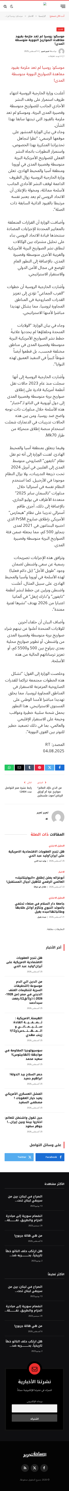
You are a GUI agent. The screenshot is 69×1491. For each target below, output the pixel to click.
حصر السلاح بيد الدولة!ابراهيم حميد (26, 1076)
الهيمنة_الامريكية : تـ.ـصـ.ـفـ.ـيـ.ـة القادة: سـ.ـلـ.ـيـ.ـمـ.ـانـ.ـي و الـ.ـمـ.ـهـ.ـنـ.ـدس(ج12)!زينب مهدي (26, 1026)
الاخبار (60, 29)
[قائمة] (63, 6)
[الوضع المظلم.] (11, 6)
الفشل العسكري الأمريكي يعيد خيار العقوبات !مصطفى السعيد (23, 1098)
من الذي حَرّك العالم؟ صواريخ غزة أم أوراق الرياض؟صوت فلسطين (50, 791)
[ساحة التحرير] (34, 6)
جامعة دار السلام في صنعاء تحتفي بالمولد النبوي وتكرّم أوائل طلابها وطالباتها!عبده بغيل (39, 908)
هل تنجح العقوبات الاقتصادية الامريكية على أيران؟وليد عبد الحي (36, 853)
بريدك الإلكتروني (35, 1401)
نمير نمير (45, 51)
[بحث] (6, 6)
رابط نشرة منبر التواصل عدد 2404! (18, 789)
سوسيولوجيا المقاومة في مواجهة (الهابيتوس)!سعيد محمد (23, 1055)
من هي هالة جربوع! (28, 1235)
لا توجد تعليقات (54, 56)
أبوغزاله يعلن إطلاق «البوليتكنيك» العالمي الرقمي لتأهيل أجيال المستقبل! (35, 880)
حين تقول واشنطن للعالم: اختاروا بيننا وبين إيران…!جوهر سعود (23, 1122)
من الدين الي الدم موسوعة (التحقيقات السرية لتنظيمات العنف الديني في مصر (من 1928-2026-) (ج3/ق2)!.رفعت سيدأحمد (23, 992)
